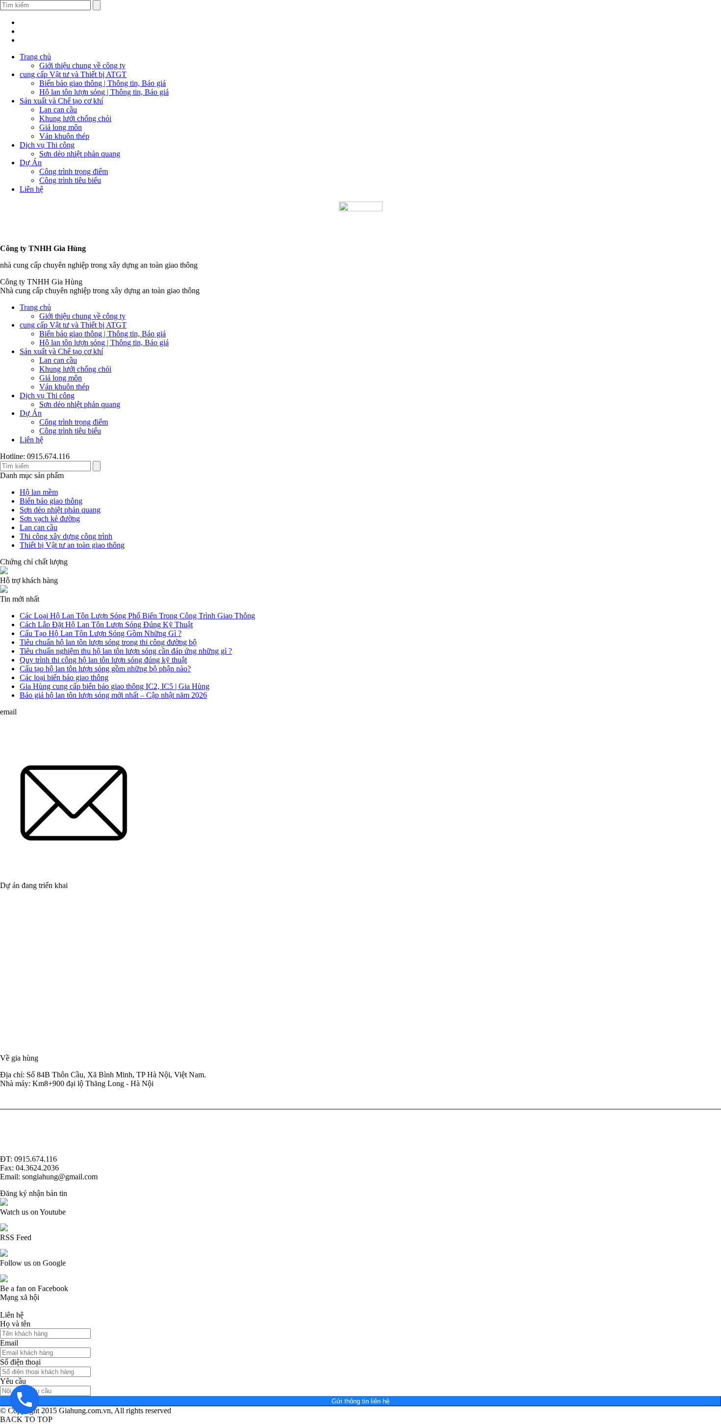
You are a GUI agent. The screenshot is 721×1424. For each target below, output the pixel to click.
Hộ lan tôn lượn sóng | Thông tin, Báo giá (104, 92)
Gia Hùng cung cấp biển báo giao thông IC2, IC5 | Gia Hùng (114, 686)
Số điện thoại (20, 1362)
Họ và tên (15, 1324)
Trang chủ (35, 56)
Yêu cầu (13, 1381)
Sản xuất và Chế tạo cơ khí (61, 101)
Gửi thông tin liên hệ (360, 1401)
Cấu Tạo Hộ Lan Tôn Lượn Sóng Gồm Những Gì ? (100, 633)
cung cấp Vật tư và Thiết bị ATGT (73, 74)
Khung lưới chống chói (75, 118)
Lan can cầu (58, 109)
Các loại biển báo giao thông (64, 677)
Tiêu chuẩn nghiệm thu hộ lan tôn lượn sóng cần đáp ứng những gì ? (126, 651)
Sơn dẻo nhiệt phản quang (79, 154)
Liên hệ (31, 189)
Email (9, 1343)
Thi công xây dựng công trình (66, 536)
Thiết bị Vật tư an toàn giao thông (72, 545)
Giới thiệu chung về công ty (82, 65)
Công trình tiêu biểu (70, 180)
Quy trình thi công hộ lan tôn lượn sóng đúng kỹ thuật (103, 660)
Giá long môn (60, 127)
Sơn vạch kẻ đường (50, 518)
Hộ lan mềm (39, 492)
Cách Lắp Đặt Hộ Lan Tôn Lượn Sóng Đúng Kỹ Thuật (106, 624)
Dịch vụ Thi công (47, 145)
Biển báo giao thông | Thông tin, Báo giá (102, 83)
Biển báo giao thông (51, 501)
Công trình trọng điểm (73, 171)
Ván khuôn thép (64, 136)
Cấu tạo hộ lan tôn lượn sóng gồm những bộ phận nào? (105, 668)
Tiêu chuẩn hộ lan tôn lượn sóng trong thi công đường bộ (108, 642)
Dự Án (31, 162)
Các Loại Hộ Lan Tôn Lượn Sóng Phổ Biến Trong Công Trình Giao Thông (137, 615)
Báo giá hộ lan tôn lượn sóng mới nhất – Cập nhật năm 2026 (113, 695)
